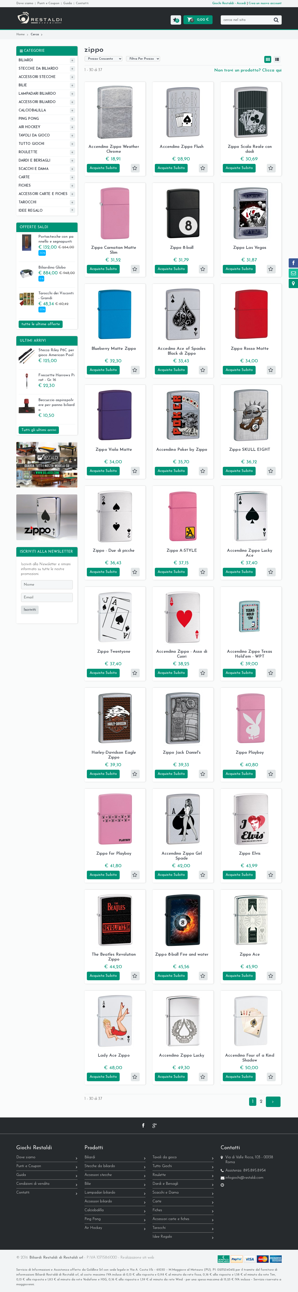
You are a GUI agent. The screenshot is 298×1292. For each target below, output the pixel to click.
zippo (94, 50)
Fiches (157, 1210)
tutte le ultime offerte (40, 324)
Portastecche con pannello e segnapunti (55, 239)
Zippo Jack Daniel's (182, 753)
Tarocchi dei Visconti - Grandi (56, 296)
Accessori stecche (98, 1175)
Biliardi (90, 1157)
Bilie (88, 1184)
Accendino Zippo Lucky (181, 1056)
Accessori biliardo (98, 1201)
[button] (176, 20)
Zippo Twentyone (113, 652)
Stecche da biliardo (100, 1166)
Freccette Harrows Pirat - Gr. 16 (56, 377)
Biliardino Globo (52, 267)
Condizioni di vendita (32, 1184)
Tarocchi (159, 1228)
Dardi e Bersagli (165, 1184)
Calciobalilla (94, 1210)
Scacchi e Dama (165, 1193)
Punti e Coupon (48, 3)
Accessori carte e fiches (170, 1219)
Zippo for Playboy (114, 854)
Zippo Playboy (250, 753)
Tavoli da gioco (164, 1157)
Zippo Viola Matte (113, 450)
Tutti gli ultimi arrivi (38, 430)
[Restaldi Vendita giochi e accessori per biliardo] (39, 14)
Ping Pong (93, 1219)
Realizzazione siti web (137, 1258)
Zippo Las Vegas (250, 248)
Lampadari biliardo (100, 1193)
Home (20, 34)
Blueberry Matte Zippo (113, 349)
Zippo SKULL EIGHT (249, 450)
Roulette (159, 1175)
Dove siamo (24, 3)
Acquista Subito (103, 168)
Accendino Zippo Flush (181, 147)
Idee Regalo (162, 1237)
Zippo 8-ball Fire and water (181, 955)
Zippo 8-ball (181, 248)
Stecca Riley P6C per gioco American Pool (56, 352)
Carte (157, 1201)
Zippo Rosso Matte (250, 349)
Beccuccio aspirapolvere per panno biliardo (56, 405)
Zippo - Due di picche (114, 551)
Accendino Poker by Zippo (181, 450)
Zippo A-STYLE (181, 551)
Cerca (35, 34)
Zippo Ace (250, 955)
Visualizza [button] (115, 133)
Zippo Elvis (250, 854)
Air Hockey (93, 1228)
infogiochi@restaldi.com (244, 1178)
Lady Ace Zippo (113, 1056)
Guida (67, 3)
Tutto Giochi (162, 1166)
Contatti (82, 3)
